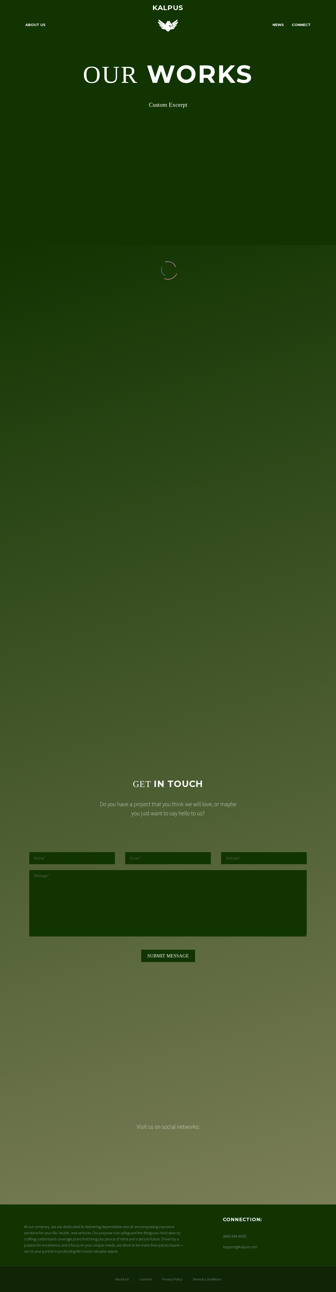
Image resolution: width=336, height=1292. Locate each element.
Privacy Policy (172, 1279)
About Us (35, 25)
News (278, 25)
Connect (301, 25)
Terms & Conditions (207, 1279)
